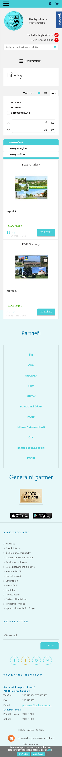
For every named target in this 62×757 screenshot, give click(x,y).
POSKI (31, 458)
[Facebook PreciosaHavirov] (14, 660)
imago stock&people (31, 447)
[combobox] (54, 93)
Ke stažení (11, 585)
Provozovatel (13, 594)
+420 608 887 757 (42, 40)
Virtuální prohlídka (15, 603)
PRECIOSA (31, 375)
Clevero (21, 737)
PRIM (31, 386)
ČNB (31, 365)
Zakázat (38, 754)
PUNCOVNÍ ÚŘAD (31, 406)
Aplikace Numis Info (16, 599)
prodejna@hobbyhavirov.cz (36, 705)
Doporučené (15, 142)
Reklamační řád (14, 571)
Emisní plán (12, 580)
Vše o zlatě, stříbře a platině (20, 567)
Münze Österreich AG (31, 427)
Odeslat (49, 645)
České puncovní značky (18, 553)
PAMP (31, 416)
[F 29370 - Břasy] (31, 187)
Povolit (23, 754)
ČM (31, 355)
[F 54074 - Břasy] (31, 267)
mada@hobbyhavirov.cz (40, 35)
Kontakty (10, 590)
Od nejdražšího (17, 154)
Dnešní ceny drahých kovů (20, 557)
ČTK (31, 437)
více (49, 749)
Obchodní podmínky (16, 562)
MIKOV (31, 396)
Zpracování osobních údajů (20, 608)
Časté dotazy (13, 548)
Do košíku (46, 232)
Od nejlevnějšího (18, 148)
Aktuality (10, 543)
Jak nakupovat (13, 576)
